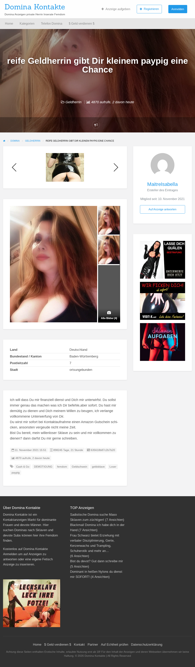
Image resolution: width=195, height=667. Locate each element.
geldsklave (98, 466)
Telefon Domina (51, 23)
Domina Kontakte (35, 6)
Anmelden (177, 9)
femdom (62, 466)
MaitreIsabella (162, 184)
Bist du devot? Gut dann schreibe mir (96, 561)
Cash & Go (22, 466)
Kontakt (79, 644)
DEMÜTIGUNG (43, 466)
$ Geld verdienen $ (81, 23)
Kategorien (27, 23)
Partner (93, 644)
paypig (16, 472)
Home (9, 23)
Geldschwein (79, 466)
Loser (112, 466)
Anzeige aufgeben (117, 9)
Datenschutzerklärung (146, 644)
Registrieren (151, 8)
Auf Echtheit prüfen (114, 644)
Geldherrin (74, 102)
